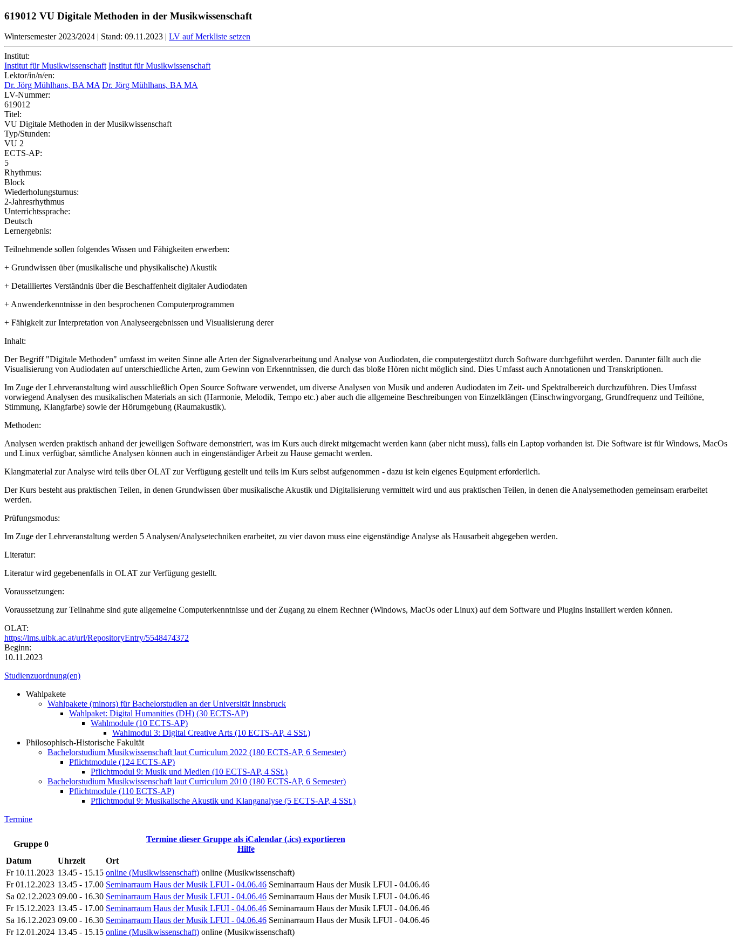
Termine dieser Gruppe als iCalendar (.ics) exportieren (245, 839)
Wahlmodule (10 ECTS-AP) (139, 723)
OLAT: (16, 628)
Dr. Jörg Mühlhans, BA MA (52, 85)
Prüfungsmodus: (32, 518)
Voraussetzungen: (34, 591)
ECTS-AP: (23, 153)
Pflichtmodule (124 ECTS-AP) (122, 761)
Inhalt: (15, 340)
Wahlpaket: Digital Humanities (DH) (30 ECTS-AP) (158, 713)
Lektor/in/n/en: (29, 75)
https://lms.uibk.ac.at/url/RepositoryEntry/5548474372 (96, 637)
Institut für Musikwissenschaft (55, 65)
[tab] (368, 676)
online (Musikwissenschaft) (152, 872)
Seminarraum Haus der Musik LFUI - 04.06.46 (186, 884)
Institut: (17, 55)
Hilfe (246, 848)
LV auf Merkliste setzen (209, 36)
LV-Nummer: (27, 94)
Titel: (13, 114)
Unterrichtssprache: (37, 211)
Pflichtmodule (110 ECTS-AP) (121, 791)
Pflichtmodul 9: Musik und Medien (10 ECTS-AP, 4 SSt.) (189, 771)
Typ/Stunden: (27, 133)
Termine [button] (18, 819)
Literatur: (20, 554)
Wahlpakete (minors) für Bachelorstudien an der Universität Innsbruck (166, 703)
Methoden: (22, 425)
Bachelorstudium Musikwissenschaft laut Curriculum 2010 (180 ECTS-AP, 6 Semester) (196, 781)
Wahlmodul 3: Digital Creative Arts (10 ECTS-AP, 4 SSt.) (211, 732)
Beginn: (17, 647)
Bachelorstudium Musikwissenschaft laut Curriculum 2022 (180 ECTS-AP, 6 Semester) (196, 752)
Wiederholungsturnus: (41, 191)
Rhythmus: (23, 172)
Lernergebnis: (27, 230)
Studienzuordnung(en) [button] (42, 675)
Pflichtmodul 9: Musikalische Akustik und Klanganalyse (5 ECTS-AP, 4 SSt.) (223, 800)
